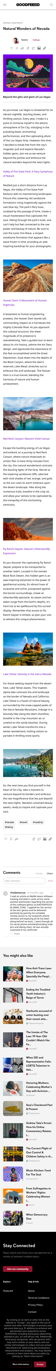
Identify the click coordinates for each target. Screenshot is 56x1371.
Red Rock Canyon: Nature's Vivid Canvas (26, 438)
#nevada (9, 822)
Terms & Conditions (38, 1297)
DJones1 (29, 1223)
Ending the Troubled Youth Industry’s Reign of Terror (38, 994)
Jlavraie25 (33, 981)
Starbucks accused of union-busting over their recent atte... (39, 1015)
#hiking (9, 827)
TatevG (24, 40)
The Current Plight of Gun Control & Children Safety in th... (39, 1152)
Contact (32, 1311)
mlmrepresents (32, 1179)
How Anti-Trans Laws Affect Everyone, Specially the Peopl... (38, 972)
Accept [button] (40, 1364)
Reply (17, 933)
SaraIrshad (30, 1095)
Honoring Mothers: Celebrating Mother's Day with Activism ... (39, 1087)
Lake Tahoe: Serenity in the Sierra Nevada (27, 674)
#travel (23, 822)
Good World (17, 22)
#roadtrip (38, 822)
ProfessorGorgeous (36, 1023)
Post (50, 880)
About (31, 1290)
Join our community (17, 1269)
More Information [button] (21, 1364)
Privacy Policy (35, 1304)
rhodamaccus (18, 892)
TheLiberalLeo (34, 1113)
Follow (36, 39)
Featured (8, 1290)
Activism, (7, 22)
